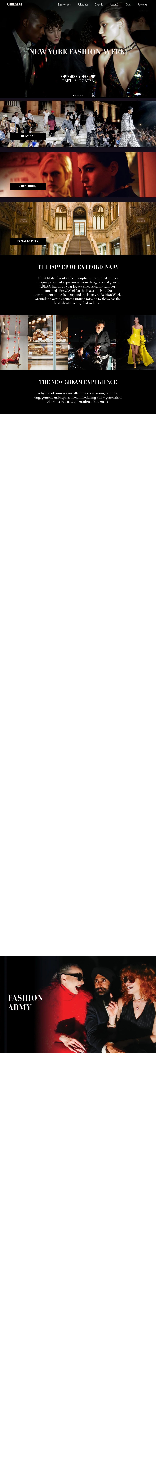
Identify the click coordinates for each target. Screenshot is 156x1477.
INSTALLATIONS (28, 241)
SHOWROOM (28, 186)
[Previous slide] (2, 49)
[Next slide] (153, 49)
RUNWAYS (28, 136)
